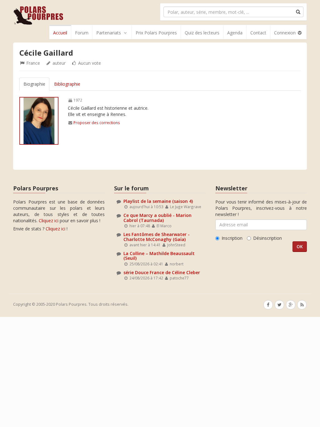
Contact (258, 33)
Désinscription (267, 238)
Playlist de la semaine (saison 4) (158, 201)
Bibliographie (67, 84)
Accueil (60, 33)
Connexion (285, 33)
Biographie (34, 84)
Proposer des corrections (96, 122)
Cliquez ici (48, 221)
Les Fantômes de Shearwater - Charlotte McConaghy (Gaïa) (156, 236)
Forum (81, 33)
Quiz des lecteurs (202, 33)
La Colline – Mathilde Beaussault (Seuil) (159, 255)
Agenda (234, 33)
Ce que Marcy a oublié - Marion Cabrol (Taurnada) (157, 217)
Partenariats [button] (108, 33)
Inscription (232, 238)
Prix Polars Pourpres (156, 33)
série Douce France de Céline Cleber (161, 272)
